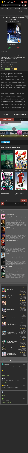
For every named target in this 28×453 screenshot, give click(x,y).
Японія (2, 51)
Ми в (6, 142)
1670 (4, 395)
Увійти (22, 2)
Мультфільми (17, 8)
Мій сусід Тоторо (7, 402)
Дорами (6, 11)
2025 (6, 51)
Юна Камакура (13, 58)
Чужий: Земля (6, 367)
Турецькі (11, 11)
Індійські (16, 11)
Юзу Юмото (7, 58)
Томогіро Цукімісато (10, 53)
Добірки (21, 11)
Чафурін (13, 57)
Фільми (7, 8)
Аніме (2, 11)
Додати (23, 200)
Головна (2, 8)
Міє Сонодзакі (19, 57)
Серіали (11, 8)
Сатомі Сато (8, 57)
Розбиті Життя (6, 389)
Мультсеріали (24, 8)
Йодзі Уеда (20, 55)
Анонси (25, 11)
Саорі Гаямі (8, 55)
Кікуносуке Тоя (14, 55)
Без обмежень (6, 375)
